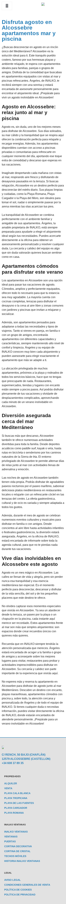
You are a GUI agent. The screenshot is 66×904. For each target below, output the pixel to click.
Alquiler (10, 783)
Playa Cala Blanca (17, 793)
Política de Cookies (18, 889)
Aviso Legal (12, 879)
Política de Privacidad (19, 894)
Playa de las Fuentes (19, 803)
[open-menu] (7, 6)
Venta (8, 788)
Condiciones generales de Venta (27, 884)
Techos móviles (15, 856)
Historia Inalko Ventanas (22, 861)
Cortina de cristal (17, 851)
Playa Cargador (15, 807)
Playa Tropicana (15, 798)
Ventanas (10, 836)
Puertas (10, 841)
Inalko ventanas (16, 831)
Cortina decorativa (18, 846)
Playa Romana (14, 812)
